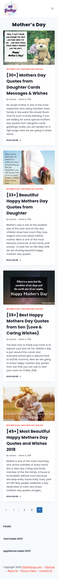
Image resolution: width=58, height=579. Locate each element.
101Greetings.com (32, 567)
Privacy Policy (29, 570)
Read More (13, 140)
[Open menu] (52, 8)
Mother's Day (13, 69)
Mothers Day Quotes (32, 69)
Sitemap (50, 567)
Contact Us (45, 570)
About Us (13, 570)
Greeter (12, 99)
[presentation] (29, 48)
